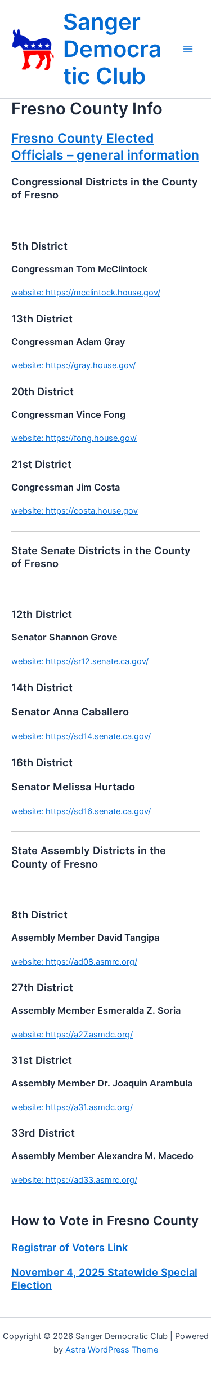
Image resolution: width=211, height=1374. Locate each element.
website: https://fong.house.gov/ (74, 438)
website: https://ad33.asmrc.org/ (74, 1180)
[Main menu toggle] (188, 49)
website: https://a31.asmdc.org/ (72, 1107)
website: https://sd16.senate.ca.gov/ (81, 811)
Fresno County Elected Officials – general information (105, 146)
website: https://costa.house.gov (74, 511)
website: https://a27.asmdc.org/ (72, 1035)
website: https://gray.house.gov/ (73, 365)
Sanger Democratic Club (112, 49)
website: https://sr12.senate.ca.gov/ (80, 661)
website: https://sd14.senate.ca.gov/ (81, 736)
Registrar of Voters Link (69, 1247)
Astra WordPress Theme (111, 1350)
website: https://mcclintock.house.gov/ (85, 293)
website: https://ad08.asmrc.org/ (74, 962)
